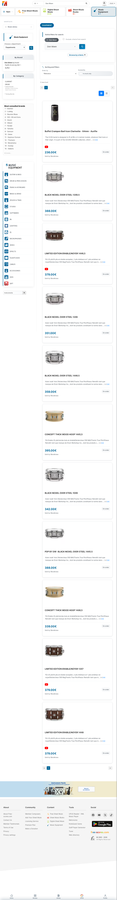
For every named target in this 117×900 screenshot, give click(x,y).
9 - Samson (9, 131)
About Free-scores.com (7, 815)
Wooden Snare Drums (11, 88)
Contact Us (7, 820)
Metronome (73, 820)
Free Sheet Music (56, 814)
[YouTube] (99, 815)
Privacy (6, 831)
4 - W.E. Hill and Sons (13, 117)
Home (11, 898)
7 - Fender (8, 126)
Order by (45, 70)
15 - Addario (9, 149)
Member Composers (32, 814)
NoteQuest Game (75, 824)
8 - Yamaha (9, 129)
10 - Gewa (8, 134)
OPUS (82, 898)
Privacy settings (9, 835)
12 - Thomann (10, 140)
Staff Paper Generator (77, 827)
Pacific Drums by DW (13, 65)
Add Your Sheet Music (33, 817)
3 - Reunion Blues (11, 114)
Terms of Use (8, 827)
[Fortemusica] (93, 838)
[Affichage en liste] (106, 93)
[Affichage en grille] (101, 93)
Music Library (12, 27)
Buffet (7, 68)
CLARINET (8, 81)
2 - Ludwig (9, 111)
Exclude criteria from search (76, 39)
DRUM (7, 84)
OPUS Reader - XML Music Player (76, 815)
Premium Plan (30, 825)
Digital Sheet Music (57, 821)
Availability (81, 70)
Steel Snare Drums (10, 90)
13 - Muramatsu (10, 143)
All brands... (7, 153)
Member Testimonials (11, 824)
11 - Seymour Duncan (12, 137)
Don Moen (53, 40)
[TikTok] (111, 815)
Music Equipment (56, 825)
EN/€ (111, 3)
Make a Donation (31, 829)
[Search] (31, 48)
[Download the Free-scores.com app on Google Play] (102, 824)
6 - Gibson (8, 123)
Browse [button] (35, 898)
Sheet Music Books (57, 817)
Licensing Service (31, 821)
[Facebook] (93, 815)
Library (58, 898)
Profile (105, 898)
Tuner (71, 831)
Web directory (74, 835)
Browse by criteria (76, 55)
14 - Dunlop (9, 146)
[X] (105, 815)
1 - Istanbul (9, 108)
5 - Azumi (8, 120)
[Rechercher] (86, 3)
